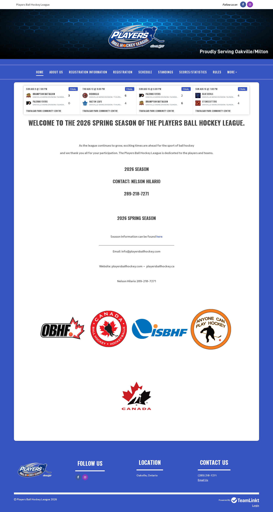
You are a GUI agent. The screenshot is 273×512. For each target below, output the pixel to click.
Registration (122, 72)
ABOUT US (56, 72)
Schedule (145, 72)
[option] (52, 100)
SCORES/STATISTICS (193, 72)
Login (255, 505)
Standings (165, 72)
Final (73, 89)
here (159, 236)
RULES (217, 72)
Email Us (203, 480)
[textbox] (136, 212)
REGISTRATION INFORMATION (88, 72)
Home (39, 72)
